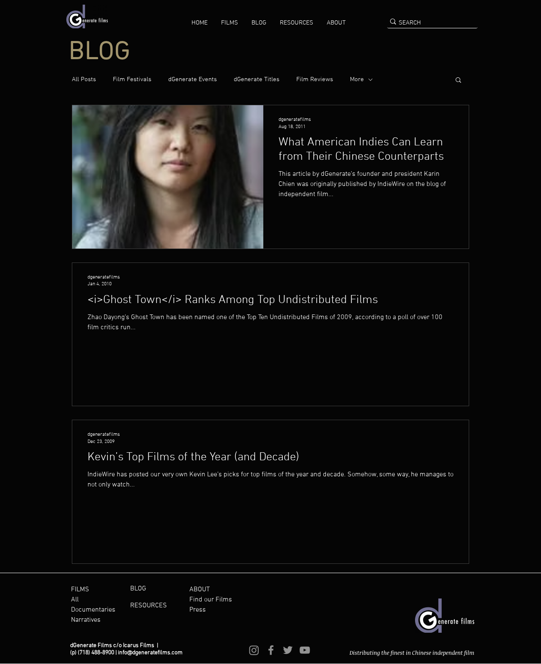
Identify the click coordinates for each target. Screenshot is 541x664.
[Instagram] (254, 650)
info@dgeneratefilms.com (150, 652)
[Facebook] (271, 650)
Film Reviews (314, 79)
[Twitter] (287, 650)
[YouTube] (304, 650)
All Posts (84, 79)
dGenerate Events (192, 79)
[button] (229, 22)
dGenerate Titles (256, 79)
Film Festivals (132, 79)
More (357, 79)
